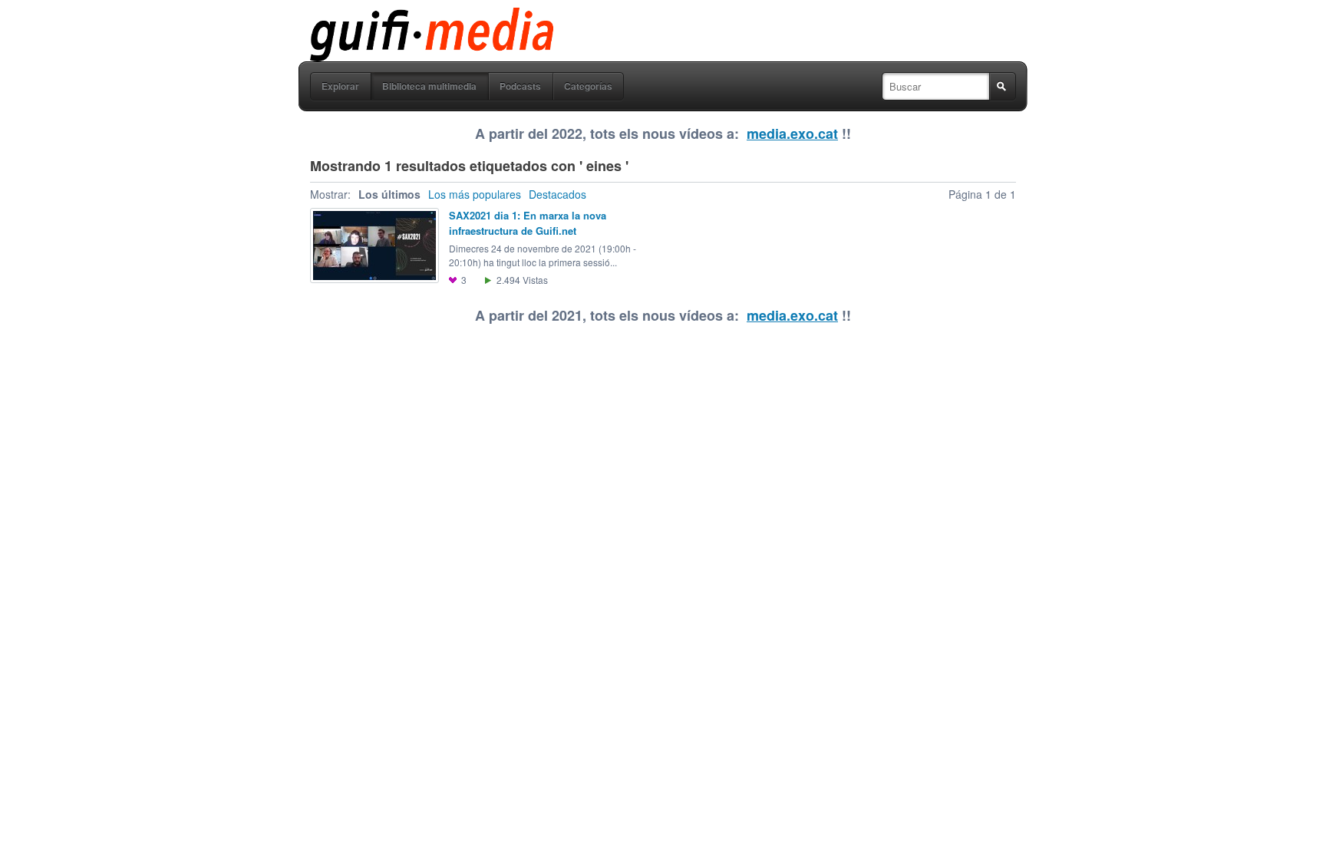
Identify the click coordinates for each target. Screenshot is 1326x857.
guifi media (392, 18)
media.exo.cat (792, 133)
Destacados (557, 194)
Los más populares (474, 194)
